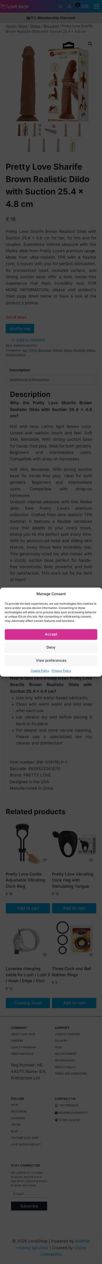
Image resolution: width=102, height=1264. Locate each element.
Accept (51, 634)
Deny (51, 647)
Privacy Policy (61, 670)
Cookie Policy (40, 670)
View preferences (51, 660)
